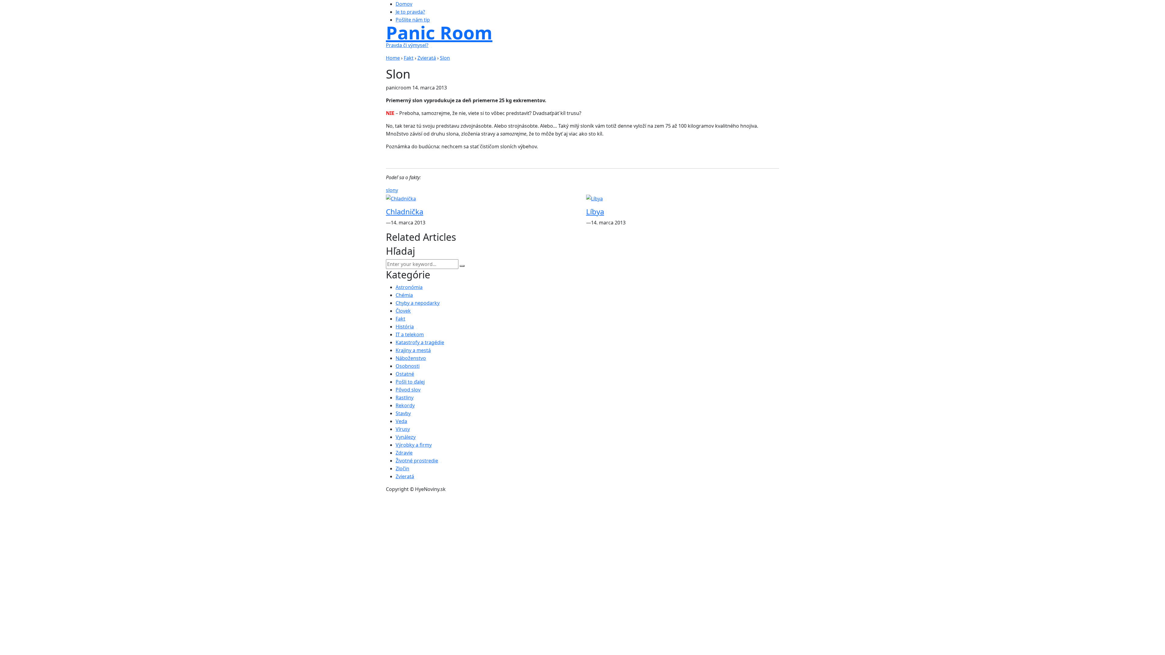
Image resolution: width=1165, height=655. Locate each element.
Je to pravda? (410, 11)
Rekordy (405, 405)
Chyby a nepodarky (418, 303)
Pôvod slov (408, 389)
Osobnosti (408, 366)
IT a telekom (410, 334)
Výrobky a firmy (414, 445)
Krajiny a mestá (413, 350)
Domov (404, 4)
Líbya (595, 212)
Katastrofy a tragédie (420, 342)
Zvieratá (405, 476)
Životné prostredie (417, 460)
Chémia (404, 295)
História (405, 326)
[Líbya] (594, 198)
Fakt (400, 318)
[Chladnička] (401, 198)
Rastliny (405, 397)
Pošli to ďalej (410, 381)
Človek (403, 310)
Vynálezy (406, 437)
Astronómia (409, 287)
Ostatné (405, 374)
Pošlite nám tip (413, 19)
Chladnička (404, 212)
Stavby (403, 413)
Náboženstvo (411, 358)
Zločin (402, 468)
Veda (401, 421)
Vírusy (403, 429)
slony (392, 190)
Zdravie (404, 452)
